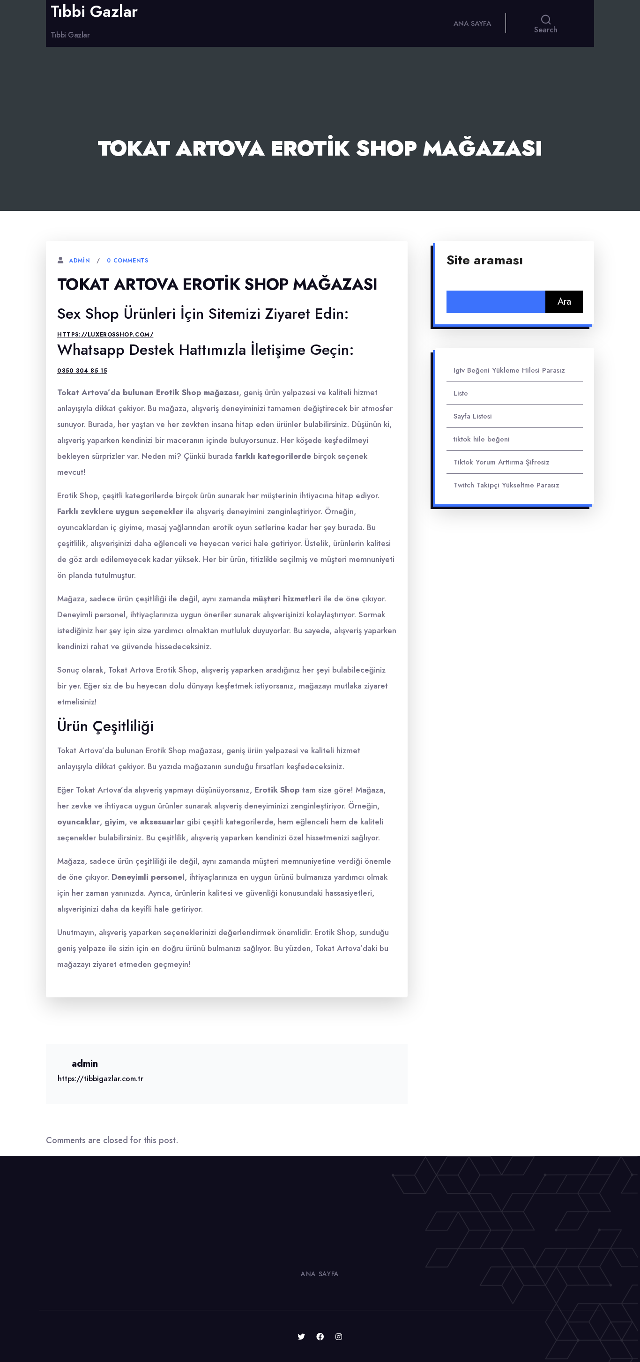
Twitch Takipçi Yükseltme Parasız (506, 485)
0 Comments (127, 260)
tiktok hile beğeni (482, 439)
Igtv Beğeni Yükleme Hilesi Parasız (509, 370)
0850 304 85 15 (82, 370)
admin (79, 260)
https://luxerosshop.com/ (105, 334)
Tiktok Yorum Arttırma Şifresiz (502, 462)
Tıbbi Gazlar (94, 12)
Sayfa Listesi (473, 416)
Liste (461, 393)
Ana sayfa (472, 23)
